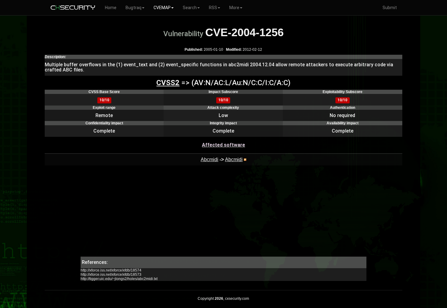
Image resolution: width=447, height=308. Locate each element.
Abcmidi (209, 159)
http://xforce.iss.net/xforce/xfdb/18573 (111, 274)
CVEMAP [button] (162, 7)
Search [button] (190, 7)
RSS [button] (213, 7)
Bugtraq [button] (133, 7)
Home (110, 7)
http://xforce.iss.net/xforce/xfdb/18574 (111, 270)
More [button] (234, 7)
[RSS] (245, 159)
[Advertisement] (223, 214)
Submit (390, 7)
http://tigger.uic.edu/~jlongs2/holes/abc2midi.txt (119, 279)
